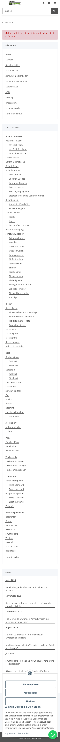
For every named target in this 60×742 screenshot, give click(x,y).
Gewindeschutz (16, 246)
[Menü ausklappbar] (3, 2)
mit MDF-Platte (16, 144)
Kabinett (10, 407)
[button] (43, 3)
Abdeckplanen (16, 280)
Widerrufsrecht (13, 108)
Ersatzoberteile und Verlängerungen (27, 195)
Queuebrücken (16, 250)
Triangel (13, 267)
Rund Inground (16, 489)
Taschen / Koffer (14, 382)
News (8, 54)
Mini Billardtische (17, 153)
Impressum (10, 733)
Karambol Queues (18, 183)
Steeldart (13, 365)
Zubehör (10, 431)
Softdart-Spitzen (13, 390)
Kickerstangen (12, 342)
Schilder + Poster (17, 288)
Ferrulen (13, 242)
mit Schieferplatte (18, 149)
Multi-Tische (13, 557)
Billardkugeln (12, 200)
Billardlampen (16, 276)
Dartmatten (14, 416)
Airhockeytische (13, 427)
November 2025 (13, 595)
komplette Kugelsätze (19, 204)
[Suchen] (54, 11)
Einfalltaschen (16, 259)
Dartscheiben (12, 357)
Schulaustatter (13, 65)
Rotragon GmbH (35, 738)
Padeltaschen (12, 450)
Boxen (9, 521)
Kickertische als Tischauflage (23, 312)
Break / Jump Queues (19, 191)
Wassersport (12, 546)
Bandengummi (16, 255)
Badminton (11, 516)
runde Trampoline (14, 480)
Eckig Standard (16, 497)
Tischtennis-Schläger (16, 465)
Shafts (9, 399)
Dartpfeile (10, 369)
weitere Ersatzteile (15, 346)
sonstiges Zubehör (15, 233)
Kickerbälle (11, 329)
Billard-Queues (13, 170)
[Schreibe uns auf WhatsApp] (52, 734)
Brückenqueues (16, 187)
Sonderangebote (14, 113)
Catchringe (11, 386)
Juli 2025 (10, 653)
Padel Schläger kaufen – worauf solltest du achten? (26, 589)
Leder (12, 221)
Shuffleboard (12, 533)
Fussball (10, 542)
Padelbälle (11, 446)
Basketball (11, 550)
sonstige (13, 297)
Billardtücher (12, 166)
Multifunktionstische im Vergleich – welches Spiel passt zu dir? (30, 646)
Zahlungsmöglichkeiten (17, 75)
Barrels (9, 403)
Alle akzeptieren (31, 684)
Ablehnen (30, 701)
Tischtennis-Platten (15, 461)
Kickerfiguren (12, 333)
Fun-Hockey (11, 525)
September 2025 (14, 611)
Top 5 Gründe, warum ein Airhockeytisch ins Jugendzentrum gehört (27, 620)
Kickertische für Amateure (22, 316)
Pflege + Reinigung (15, 229)
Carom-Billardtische (15, 161)
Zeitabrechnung (17, 238)
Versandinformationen (17, 81)
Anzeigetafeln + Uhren (20, 284)
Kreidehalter (15, 271)
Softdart (13, 361)
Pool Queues (15, 174)
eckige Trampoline (14, 493)
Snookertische (12, 157)
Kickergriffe (11, 337)
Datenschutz (24, 733)
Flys (7, 395)
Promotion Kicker (17, 325)
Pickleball (10, 529)
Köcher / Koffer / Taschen (18, 225)
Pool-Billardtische (14, 140)
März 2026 (11, 580)
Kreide (12, 216)
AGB (8, 92)
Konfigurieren (30, 692)
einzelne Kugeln (17, 208)
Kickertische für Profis (19, 320)
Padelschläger (12, 442)
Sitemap (10, 97)
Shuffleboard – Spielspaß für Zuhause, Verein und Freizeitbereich (30, 662)
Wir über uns (12, 70)
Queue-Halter (15, 263)
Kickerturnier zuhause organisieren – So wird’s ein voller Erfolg (28, 605)
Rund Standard (16, 484)
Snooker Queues (17, 178)
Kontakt (9, 59)
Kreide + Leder (13, 212)
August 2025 (12, 627)
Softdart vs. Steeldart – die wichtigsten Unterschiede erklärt (24, 636)
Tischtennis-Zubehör (16, 469)
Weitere (9, 538)
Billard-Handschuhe (19, 293)
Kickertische (11, 308)
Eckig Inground (16, 501)
